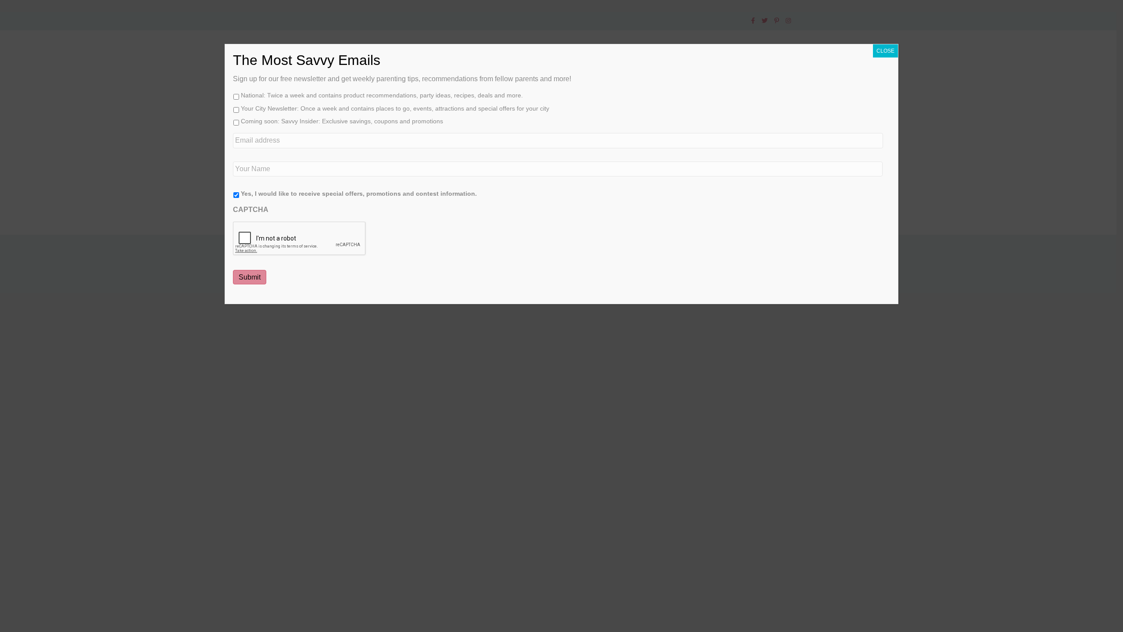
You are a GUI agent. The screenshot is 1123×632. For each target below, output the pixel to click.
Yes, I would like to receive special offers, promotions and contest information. (359, 193)
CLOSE (885, 51)
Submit (250, 277)
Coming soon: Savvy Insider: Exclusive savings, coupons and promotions (342, 121)
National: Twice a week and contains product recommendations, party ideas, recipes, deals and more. (382, 95)
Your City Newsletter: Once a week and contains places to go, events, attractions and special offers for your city (395, 108)
